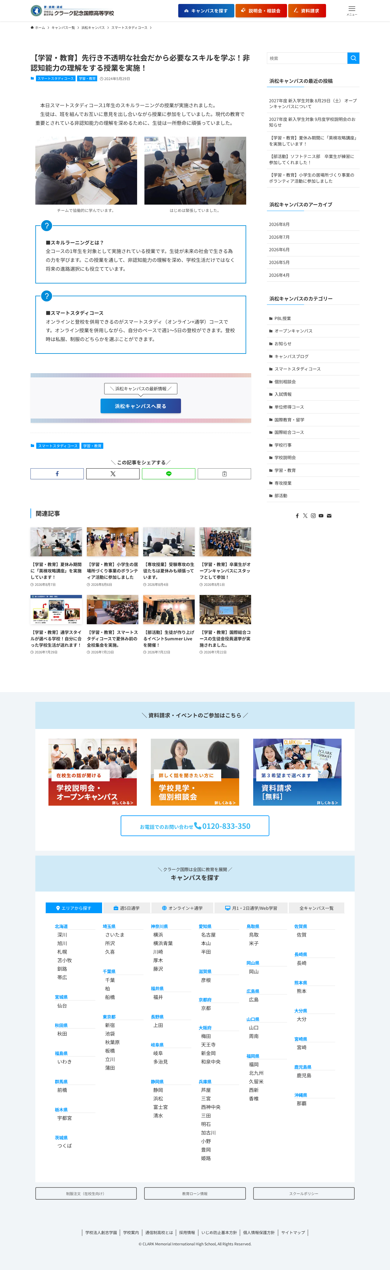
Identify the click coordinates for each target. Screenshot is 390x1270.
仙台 (62, 1005)
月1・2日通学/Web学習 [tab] (254, 908)
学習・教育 (87, 78)
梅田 (206, 1036)
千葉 (110, 979)
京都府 (205, 999)
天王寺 (208, 1044)
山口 (254, 1027)
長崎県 (300, 954)
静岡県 (157, 1081)
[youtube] (321, 516)
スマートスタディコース (55, 78)
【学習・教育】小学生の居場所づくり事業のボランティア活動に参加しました (311, 178)
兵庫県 (205, 1081)
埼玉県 (109, 926)
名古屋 (208, 934)
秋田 (62, 1033)
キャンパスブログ (292, 356)
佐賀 (302, 934)
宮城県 (61, 997)
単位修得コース (289, 407)
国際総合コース (289, 432)
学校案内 (131, 1232)
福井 (158, 997)
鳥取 (254, 934)
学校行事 (283, 445)
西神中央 (211, 1106)
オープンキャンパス (294, 331)
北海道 (61, 926)
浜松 (158, 1098)
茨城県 (61, 1137)
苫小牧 (64, 960)
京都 (206, 1007)
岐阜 (158, 1053)
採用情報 (187, 1232)
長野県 (157, 1016)
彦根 (206, 979)
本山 (206, 943)
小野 (206, 1141)
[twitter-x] (305, 516)
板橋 (110, 1050)
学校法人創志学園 (101, 1232)
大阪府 (205, 1027)
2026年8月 (279, 224)
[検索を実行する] (353, 58)
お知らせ (283, 343)
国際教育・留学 (289, 420)
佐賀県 (300, 926)
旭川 (62, 943)
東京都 (109, 1016)
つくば (64, 1145)
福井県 (157, 988)
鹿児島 (304, 1075)
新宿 (110, 1025)
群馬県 (61, 1081)
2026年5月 (279, 262)
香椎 (254, 1098)
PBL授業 (283, 318)
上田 (158, 1025)
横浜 (158, 934)
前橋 (62, 1089)
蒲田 (110, 1067)
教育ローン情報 (194, 1193)
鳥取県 (252, 926)
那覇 (302, 1103)
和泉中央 (211, 1061)
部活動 (281, 495)
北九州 (256, 1072)
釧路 (62, 968)
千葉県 (109, 971)
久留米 (256, 1081)
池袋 (110, 1033)
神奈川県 (159, 926)
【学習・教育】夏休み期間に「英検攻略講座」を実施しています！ (312, 141)
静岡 (158, 1089)
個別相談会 (285, 381)
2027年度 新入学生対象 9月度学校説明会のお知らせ (312, 122)
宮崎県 (300, 1039)
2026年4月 (279, 275)
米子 (254, 943)
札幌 (62, 951)
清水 (158, 1115)
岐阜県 (157, 1044)
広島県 (252, 991)
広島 (254, 999)
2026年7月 (279, 237)
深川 (62, 934)
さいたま (115, 934)
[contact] (329, 516)
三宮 (206, 1098)
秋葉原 (112, 1042)
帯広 (62, 977)
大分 (302, 1018)
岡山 (254, 971)
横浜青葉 (163, 943)
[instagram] (313, 516)
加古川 (208, 1132)
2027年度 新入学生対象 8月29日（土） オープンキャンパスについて (313, 103)
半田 (206, 951)
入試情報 (283, 394)
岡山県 (252, 962)
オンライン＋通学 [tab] (185, 908)
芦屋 (206, 1089)
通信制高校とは (159, 1232)
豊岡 (206, 1149)
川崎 (158, 951)
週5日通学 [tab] (130, 908)
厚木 (158, 960)
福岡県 (252, 1056)
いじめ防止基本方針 (219, 1232)
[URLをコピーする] (224, 473)
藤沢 (158, 968)
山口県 (252, 1019)
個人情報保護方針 (259, 1232)
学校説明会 (285, 457)
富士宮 (160, 1106)
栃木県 (61, 1109)
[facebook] (297, 516)
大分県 (300, 1010)
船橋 (110, 997)
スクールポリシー (303, 1193)
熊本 (302, 990)
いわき (64, 1061)
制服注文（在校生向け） (86, 1193)
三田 (206, 1115)
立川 (110, 1059)
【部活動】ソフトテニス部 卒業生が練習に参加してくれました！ (311, 159)
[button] (352, 10)
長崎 (302, 962)
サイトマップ (293, 1232)
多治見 (160, 1061)
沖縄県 (300, 1095)
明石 (206, 1124)
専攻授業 (283, 483)
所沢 (110, 943)
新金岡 (208, 1053)
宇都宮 (64, 1117)
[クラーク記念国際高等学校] (72, 10)
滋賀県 (205, 971)
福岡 (254, 1064)
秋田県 (61, 1025)
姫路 (206, 1158)
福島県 (61, 1053)
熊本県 (300, 982)
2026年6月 (279, 249)
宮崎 (302, 1047)
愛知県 (205, 926)
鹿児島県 (302, 1067)
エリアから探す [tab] (76, 908)
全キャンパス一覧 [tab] (317, 908)
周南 (254, 1036)
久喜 (110, 951)
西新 (254, 1089)
